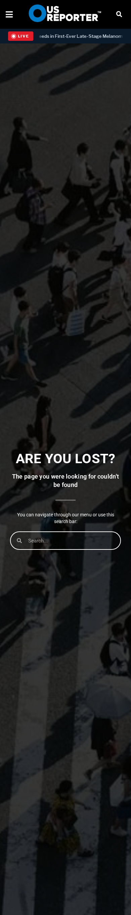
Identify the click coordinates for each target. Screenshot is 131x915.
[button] (119, 14)
